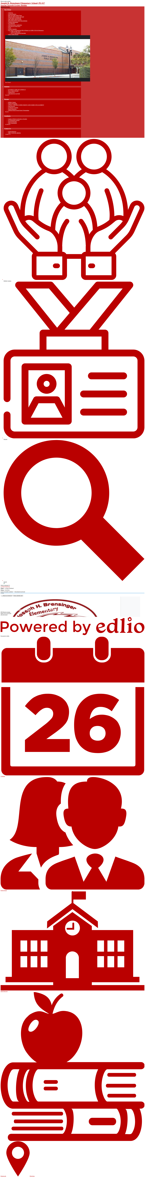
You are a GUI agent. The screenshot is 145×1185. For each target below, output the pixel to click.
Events (2, 593)
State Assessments (12, 123)
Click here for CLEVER (14, 93)
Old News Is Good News (14, 26)
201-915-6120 (4, 614)
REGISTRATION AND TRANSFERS (17, 21)
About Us (10, 12)
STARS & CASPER (13, 107)
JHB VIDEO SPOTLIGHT (15, 19)
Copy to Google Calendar (7, 591)
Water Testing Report (13, 34)
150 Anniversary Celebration (15, 25)
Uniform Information (13, 22)
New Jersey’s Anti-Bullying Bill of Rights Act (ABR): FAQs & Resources (26, 30)
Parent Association (12, 103)
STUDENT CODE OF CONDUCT (17, 89)
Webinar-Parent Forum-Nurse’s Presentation (18, 110)
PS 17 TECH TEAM (13, 91)
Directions (32, 1176)
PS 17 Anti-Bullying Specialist (18, 33)
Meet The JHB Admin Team (15, 15)
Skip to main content (5, 1)
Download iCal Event (20, 591)
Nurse (9, 27)
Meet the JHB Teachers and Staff (16, 16)
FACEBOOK (11, 23)
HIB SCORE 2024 (15, 31)
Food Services (11, 106)
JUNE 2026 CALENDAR (14, 18)
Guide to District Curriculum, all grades (17, 119)
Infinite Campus (12, 102)
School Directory (12, 14)
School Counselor (12, 29)
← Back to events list (7, 595)
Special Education (12, 121)
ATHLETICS (11, 92)
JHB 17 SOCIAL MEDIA (14, 133)
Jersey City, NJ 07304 (6, 612)
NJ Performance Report (13, 120)
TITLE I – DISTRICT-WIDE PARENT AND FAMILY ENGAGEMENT (26, 105)
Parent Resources (12, 109)
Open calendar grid (18, 595)
